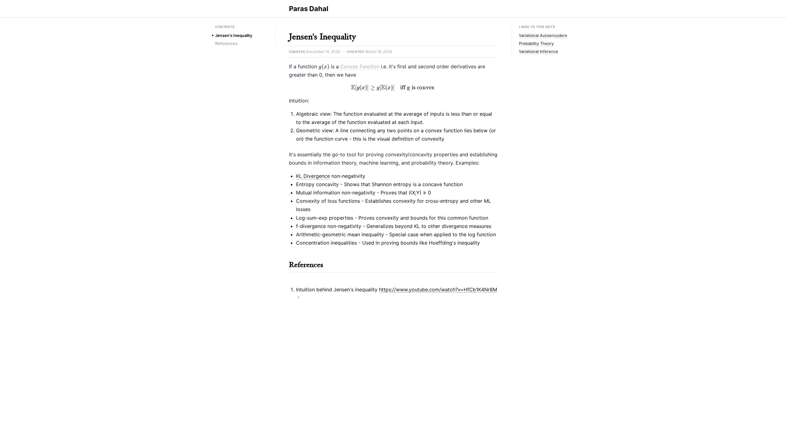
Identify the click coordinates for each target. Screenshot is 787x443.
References (226, 43)
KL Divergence (313, 176)
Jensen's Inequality (233, 35)
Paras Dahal (308, 9)
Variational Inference (538, 51)
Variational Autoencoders (543, 35)
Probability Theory (536, 43)
